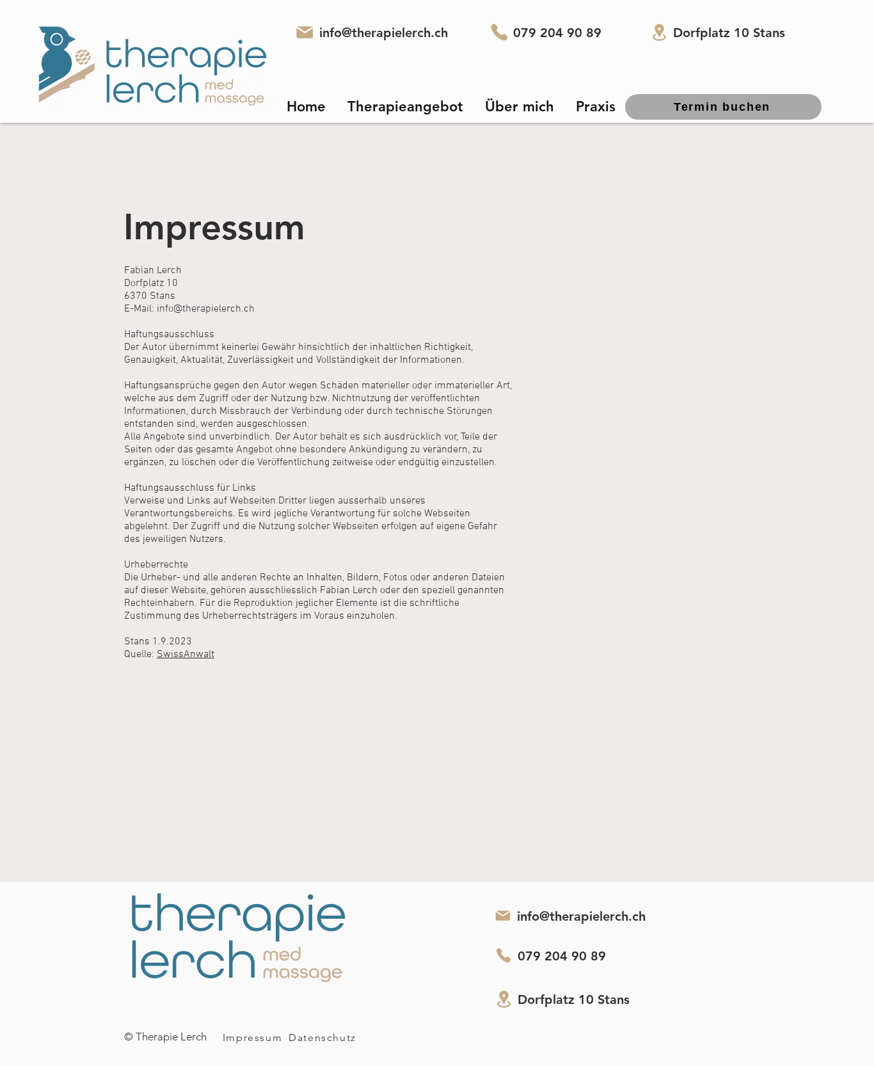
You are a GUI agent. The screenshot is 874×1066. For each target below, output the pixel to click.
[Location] (659, 32)
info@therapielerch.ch (383, 32)
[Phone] (499, 32)
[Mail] (304, 32)
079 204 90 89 (557, 32)
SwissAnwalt (185, 654)
